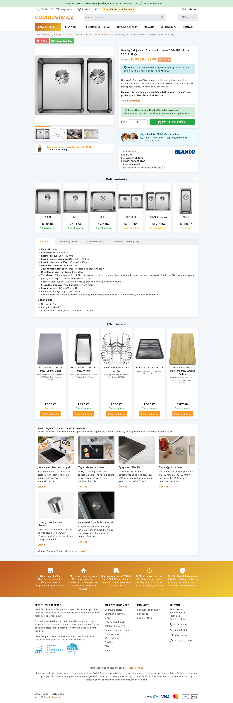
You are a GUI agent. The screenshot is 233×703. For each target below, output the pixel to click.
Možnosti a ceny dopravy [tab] (126, 241)
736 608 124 (180, 630)
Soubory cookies (113, 634)
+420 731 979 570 (153, 137)
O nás (107, 617)
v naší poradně (79, 551)
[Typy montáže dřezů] (137, 450)
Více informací (132, 100)
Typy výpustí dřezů (170, 467)
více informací (136, 667)
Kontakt (188, 27)
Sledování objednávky (148, 609)
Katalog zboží (47, 27)
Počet (124, 122)
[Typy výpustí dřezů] (177, 450)
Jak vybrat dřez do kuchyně (54, 467)
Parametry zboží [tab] (68, 241)
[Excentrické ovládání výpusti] (96, 505)
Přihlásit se (142, 613)
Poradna (149, 27)
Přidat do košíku (172, 122)
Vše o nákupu (169, 27)
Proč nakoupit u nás (97, 27)
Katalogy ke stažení (115, 626)
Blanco (132, 151)
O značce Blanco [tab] (94, 241)
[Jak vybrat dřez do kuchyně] (56, 450)
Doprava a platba (126, 27)
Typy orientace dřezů (91, 467)
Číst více (42, 486)
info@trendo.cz (66, 9)
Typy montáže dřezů (131, 467)
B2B (107, 646)
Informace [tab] (45, 241)
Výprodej (71, 27)
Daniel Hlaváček (52, 697)
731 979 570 (44, 9)
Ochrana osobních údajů (117, 630)
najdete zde (156, 3)
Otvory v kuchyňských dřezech (51, 524)
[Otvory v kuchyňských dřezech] (56, 505)
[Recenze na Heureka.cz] (72, 650)
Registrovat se (144, 617)
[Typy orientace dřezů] (96, 450)
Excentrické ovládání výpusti (95, 522)
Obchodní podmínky (115, 613)
